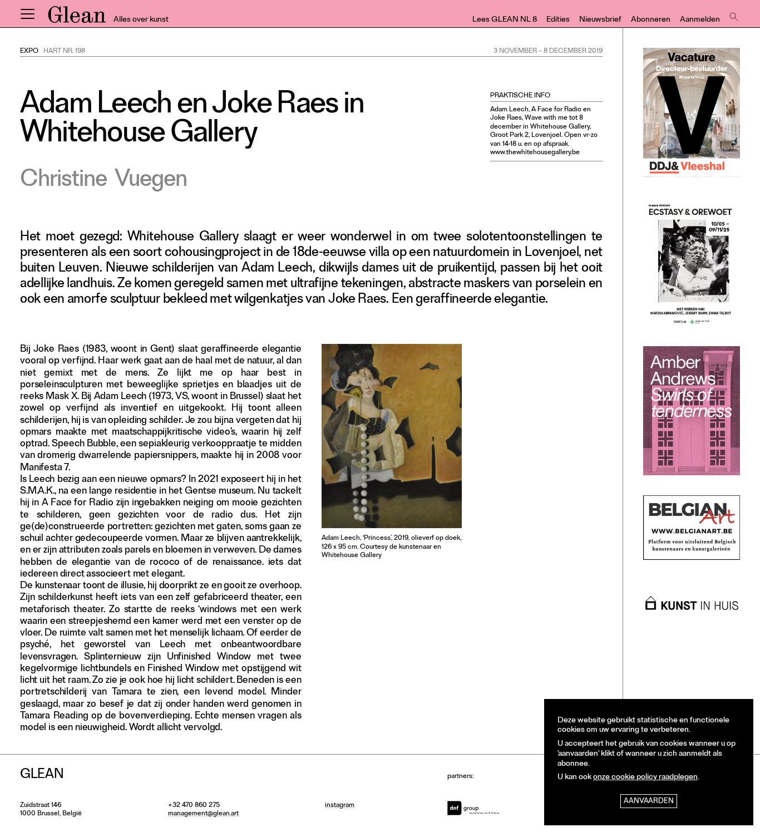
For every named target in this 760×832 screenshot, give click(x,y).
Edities (558, 20)
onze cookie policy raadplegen (645, 777)
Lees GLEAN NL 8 (504, 20)
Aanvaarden (649, 802)
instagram (339, 805)
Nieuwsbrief (600, 20)
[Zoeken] (733, 14)
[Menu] (27, 14)
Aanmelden (700, 20)
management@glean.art (203, 814)
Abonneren (650, 20)
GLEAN (77, 18)
